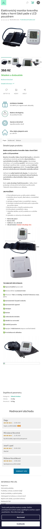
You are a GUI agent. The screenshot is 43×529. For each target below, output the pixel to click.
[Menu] (38, 3)
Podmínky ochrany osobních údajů (11, 491)
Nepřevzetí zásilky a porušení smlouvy (13, 499)
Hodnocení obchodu (21, 411)
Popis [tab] (4, 140)
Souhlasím (21, 524)
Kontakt (3, 504)
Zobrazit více (21, 471)
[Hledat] (27, 3)
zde (22, 512)
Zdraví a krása (15, 396)
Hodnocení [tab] (11, 140)
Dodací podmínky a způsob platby (11, 493)
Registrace (4, 486)
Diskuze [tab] (18, 140)
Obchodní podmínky (7, 488)
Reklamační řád (6, 501)
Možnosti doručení (7, 80)
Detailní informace (6, 84)
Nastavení (21, 517)
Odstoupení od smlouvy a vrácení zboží (13, 496)
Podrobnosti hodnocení (27, 20)
